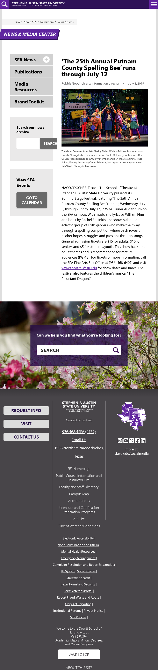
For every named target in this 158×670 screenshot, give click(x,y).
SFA (17, 22)
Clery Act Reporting (78, 604)
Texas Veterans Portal (78, 591)
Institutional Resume (67, 610)
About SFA (30, 22)
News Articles (65, 22)
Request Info (26, 410)
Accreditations (79, 500)
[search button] (116, 350)
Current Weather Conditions (79, 525)
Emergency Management (78, 558)
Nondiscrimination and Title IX (78, 545)
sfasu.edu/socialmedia (132, 453)
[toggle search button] (4, 4)
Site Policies (78, 617)
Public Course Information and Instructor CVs (79, 477)
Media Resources (25, 87)
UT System (68, 571)
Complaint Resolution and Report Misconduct (84, 564)
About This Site (79, 667)
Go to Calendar (32, 200)
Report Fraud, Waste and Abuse (78, 597)
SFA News (25, 59)
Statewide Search (78, 578)
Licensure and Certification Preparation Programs (79, 509)
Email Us (79, 439)
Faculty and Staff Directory (79, 486)
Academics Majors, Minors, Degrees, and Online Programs (79, 642)
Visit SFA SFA (79, 636)
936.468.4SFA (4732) (79, 431)
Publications (28, 72)
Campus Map (79, 493)
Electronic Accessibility (78, 538)
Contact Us (26, 437)
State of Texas (86, 571)
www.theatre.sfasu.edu (79, 268)
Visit (26, 424)
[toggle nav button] (153, 4)
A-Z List (79, 519)
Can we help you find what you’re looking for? (79, 335)
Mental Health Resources (78, 551)
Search (50, 143)
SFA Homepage (78, 468)
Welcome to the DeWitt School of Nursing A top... (79, 630)
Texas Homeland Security (78, 584)
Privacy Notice (93, 610)
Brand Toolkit (29, 101)
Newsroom (47, 22)
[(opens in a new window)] (120, 441)
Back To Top (79, 654)
